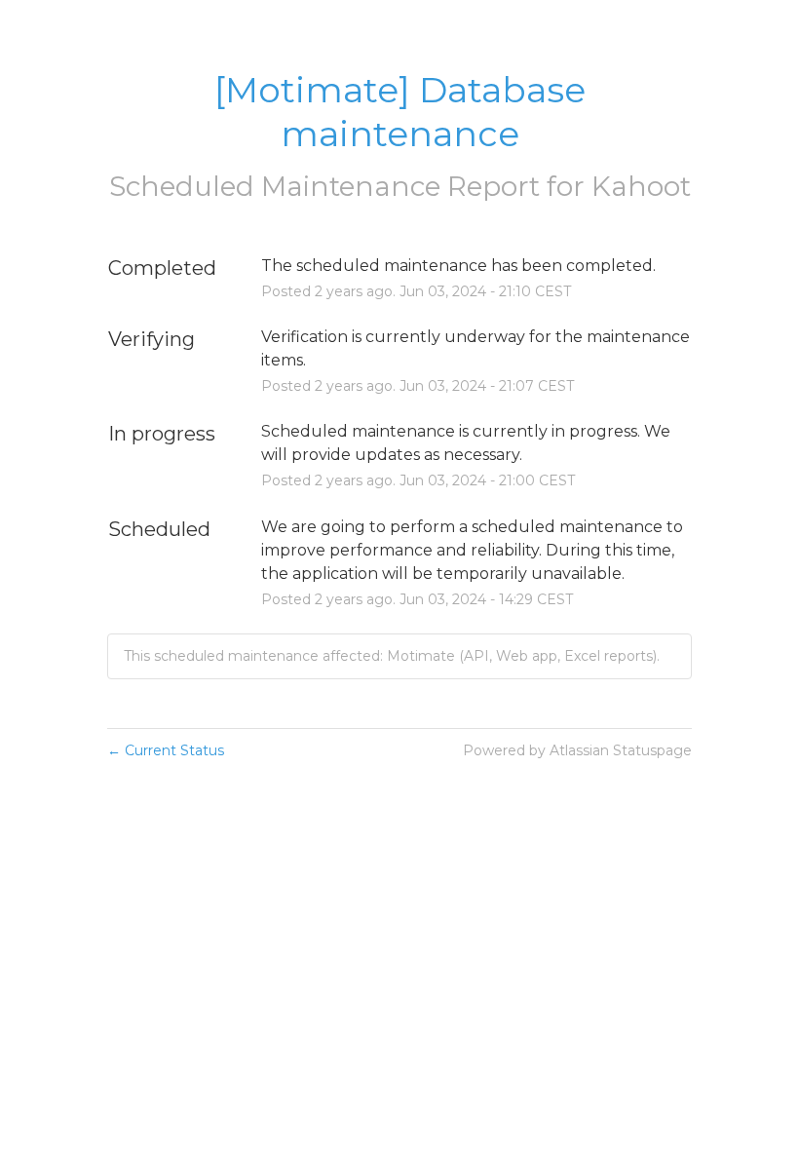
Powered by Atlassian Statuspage (577, 750)
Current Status (165, 750)
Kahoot (641, 186)
